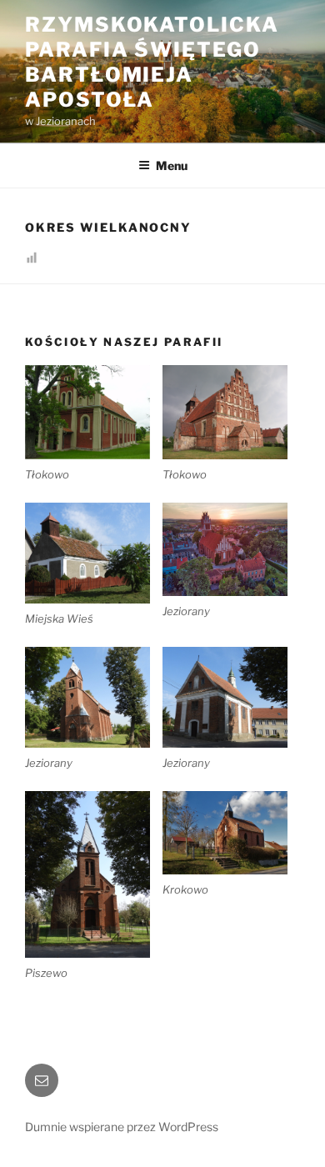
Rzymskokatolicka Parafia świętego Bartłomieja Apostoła (152, 62)
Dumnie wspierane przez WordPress (121, 1126)
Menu (172, 165)
